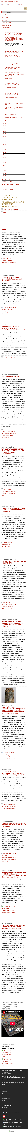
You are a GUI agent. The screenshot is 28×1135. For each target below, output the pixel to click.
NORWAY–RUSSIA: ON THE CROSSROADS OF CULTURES (12, 94)
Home (3, 1089)
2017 (4, 139)
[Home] (9, 1)
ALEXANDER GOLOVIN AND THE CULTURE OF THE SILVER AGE (13, 84)
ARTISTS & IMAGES (7, 181)
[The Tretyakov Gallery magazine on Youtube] (4, 1117)
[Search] (3, 5)
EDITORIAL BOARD (6, 22)
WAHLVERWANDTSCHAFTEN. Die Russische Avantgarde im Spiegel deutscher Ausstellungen (12, 451)
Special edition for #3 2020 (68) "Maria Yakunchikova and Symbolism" (14, 52)
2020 (4, 131)
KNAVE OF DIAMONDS (10, 114)
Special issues (6, 27)
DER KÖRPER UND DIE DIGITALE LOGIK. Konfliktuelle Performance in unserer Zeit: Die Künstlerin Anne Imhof (13, 875)
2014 (4, 147)
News (3, 1100)
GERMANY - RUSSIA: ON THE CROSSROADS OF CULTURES (12, 48)
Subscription (5, 1107)
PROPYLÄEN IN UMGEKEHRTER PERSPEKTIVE (13, 562)
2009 (4, 160)
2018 (4, 136)
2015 (4, 144)
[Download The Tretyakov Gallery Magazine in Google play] (7, 1065)
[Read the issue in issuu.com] (9, 209)
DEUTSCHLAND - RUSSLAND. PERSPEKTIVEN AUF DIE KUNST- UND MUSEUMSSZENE (14, 44)
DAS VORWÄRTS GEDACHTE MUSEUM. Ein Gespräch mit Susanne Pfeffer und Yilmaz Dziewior (12, 624)
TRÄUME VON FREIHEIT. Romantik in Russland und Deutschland (11, 279)
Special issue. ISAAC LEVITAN (12, 97)
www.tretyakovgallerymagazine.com (10, 1077)
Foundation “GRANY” (7, 1105)
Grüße (3, 229)
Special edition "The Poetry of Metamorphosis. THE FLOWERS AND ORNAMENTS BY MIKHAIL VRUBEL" (13, 33)
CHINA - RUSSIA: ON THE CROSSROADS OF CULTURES (12, 56)
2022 (4, 125)
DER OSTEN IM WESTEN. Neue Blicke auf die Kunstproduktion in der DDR (13, 509)
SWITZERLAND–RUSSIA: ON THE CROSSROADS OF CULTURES (13, 100)
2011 (4, 154)
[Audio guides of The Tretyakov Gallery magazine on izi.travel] (14, 1124)
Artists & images (6, 1098)
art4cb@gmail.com (10, 1080)
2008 (4, 162)
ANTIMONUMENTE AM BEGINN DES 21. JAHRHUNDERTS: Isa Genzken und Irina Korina (13, 927)
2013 (4, 149)
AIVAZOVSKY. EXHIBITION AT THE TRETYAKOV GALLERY (13, 68)
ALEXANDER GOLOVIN (10, 87)
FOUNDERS (5, 17)
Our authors (5, 1096)
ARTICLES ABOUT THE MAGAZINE (10, 184)
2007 (4, 165)
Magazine (4, 1091)
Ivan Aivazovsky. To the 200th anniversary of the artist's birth (14, 64)
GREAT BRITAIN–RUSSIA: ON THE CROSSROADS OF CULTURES (13, 71)
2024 (4, 120)
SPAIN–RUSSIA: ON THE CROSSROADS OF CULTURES (14, 75)
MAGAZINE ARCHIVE (7, 25)
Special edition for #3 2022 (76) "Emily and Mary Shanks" (14, 29)
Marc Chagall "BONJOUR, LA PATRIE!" (14, 117)
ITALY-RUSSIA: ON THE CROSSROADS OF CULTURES (14, 111)
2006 (4, 168)
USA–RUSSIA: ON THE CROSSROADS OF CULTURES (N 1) (14, 104)
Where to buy (5, 1109)
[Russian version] (11, 5)
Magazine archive (6, 1093)
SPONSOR (4, 20)
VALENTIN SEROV (9, 78)
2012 (4, 152)
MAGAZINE (4, 14)
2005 (4, 170)
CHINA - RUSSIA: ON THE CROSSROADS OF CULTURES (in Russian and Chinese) (13, 60)
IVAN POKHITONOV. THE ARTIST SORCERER (13, 90)
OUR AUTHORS (6, 179)
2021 (4, 128)
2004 (4, 173)
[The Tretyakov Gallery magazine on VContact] (14, 1114)
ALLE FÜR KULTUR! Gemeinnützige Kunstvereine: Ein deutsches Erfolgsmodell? (12, 773)
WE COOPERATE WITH (7, 187)
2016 (4, 141)
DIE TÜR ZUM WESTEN (10, 376)
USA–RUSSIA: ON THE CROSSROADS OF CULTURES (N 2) (14, 108)
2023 (4, 123)
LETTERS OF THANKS (7, 189)
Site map (4, 1084)
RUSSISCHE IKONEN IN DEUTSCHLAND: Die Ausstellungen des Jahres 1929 (13, 328)
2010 (4, 157)
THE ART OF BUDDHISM (11, 81)
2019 (4, 133)
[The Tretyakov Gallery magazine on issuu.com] (14, 1120)
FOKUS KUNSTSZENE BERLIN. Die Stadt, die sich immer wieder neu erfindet (13, 824)
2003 (4, 175)
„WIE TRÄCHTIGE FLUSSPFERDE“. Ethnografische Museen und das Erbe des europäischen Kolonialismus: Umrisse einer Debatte (13, 710)
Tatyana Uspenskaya (19, 1082)
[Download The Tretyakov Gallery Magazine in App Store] (7, 1056)
